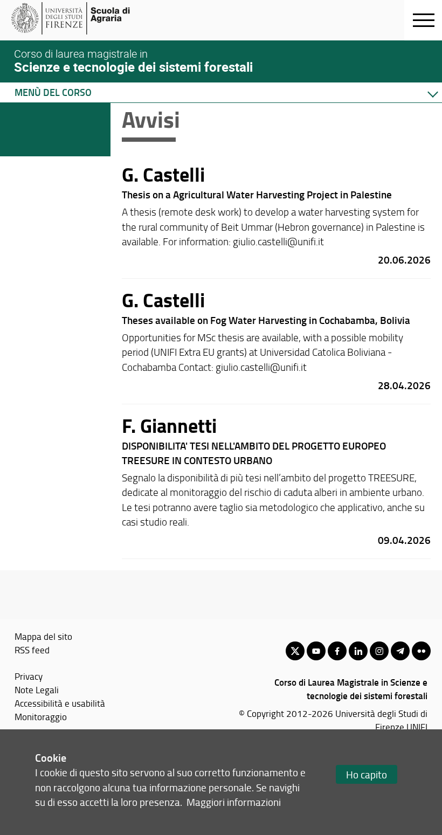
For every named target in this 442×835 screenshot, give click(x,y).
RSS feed (32, 649)
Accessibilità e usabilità (60, 702)
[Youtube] (316, 650)
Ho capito (366, 774)
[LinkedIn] (358, 650)
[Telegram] (400, 650)
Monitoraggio (41, 716)
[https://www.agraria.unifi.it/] (94, 18)
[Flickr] (421, 650)
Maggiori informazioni (234, 802)
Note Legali (37, 689)
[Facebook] (337, 650)
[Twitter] (295, 650)
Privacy (29, 676)
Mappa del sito (43, 636)
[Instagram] (379, 650)
